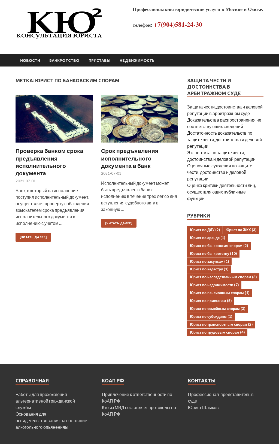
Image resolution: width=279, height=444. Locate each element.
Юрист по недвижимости (214, 285)
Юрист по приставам (211, 300)
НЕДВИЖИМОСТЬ (137, 60)
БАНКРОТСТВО (64, 60)
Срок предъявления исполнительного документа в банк (129, 158)
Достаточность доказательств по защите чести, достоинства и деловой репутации (224, 139)
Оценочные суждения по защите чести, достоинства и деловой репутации (219, 172)
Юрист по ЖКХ (241, 230)
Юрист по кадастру (209, 269)
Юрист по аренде (207, 237)
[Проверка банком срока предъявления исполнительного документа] (54, 121)
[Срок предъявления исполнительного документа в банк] (139, 121)
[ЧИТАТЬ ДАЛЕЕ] (33, 237)
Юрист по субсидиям (211, 316)
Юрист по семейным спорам (217, 308)
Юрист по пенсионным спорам (219, 293)
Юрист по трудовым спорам (217, 332)
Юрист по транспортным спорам (221, 324)
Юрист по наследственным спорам (223, 277)
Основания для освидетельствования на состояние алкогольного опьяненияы (51, 420)
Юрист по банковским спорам (219, 245)
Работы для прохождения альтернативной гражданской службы (45, 401)
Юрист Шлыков (203, 407)
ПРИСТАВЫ (99, 60)
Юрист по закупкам (209, 261)
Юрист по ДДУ (205, 230)
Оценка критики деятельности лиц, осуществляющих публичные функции (221, 192)
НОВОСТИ (30, 60)
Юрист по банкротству (213, 253)
